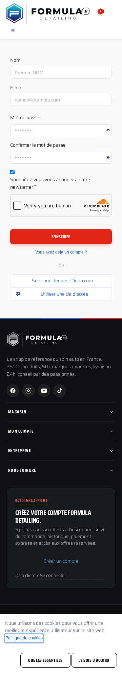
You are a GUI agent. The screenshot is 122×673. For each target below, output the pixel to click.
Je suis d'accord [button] (94, 660)
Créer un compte (61, 561)
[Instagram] (28, 391)
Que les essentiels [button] (45, 660)
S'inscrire (61, 236)
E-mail (16, 87)
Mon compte (21, 431)
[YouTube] (44, 391)
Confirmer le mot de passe (38, 145)
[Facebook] (13, 391)
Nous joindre (22, 470)
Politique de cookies (24, 638)
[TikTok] (60, 391)
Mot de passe (24, 117)
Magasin (17, 411)
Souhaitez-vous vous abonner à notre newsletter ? (50, 183)
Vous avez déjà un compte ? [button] (61, 252)
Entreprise (19, 450)
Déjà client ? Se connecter (40, 575)
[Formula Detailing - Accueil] (37, 339)
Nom (15, 60)
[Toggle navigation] (13, 30)
